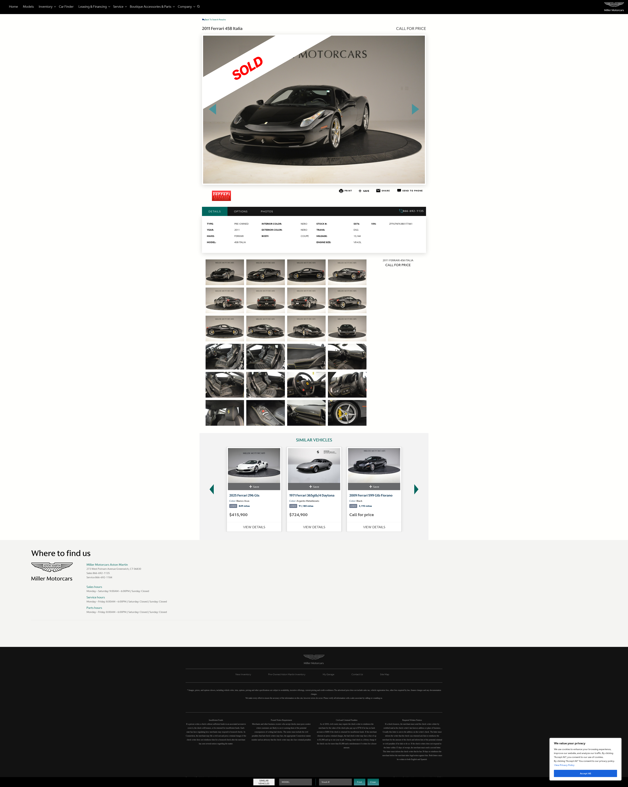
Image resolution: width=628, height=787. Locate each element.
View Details (254, 527)
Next (417, 489)
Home (13, 6)
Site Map (384, 674)
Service (118, 6)
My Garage (328, 674)
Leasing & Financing (92, 6)
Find (359, 782)
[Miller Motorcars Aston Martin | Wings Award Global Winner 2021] (614, 6)
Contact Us (357, 674)
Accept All (585, 773)
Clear (373, 782)
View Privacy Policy (564, 765)
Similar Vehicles (263, 782)
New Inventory (243, 674)
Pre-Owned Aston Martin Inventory (286, 674)
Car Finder (66, 6)
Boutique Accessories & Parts (150, 6)
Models (28, 6)
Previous (211, 489)
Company (185, 6)
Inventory (45, 6)
